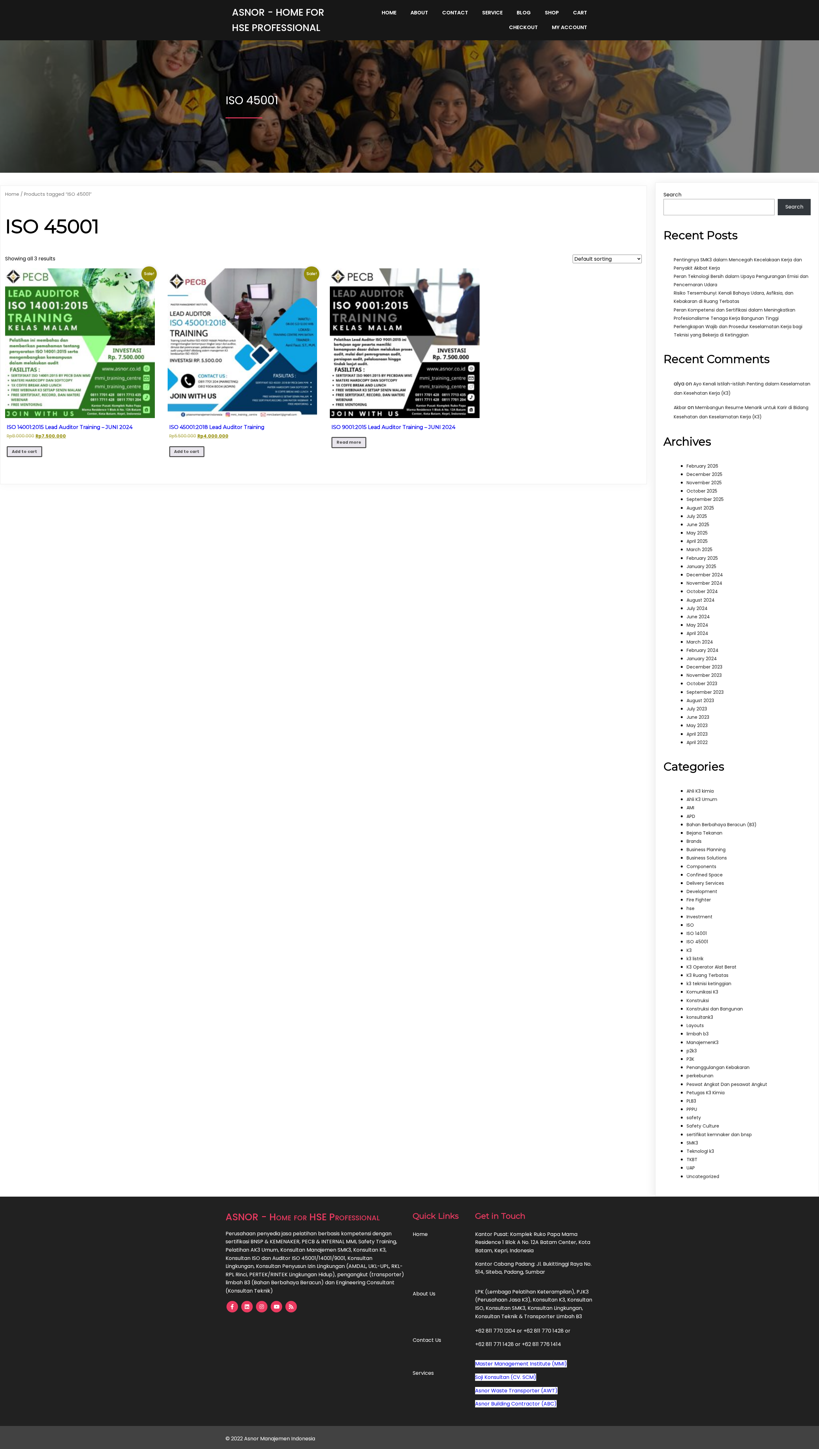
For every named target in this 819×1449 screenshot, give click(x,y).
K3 (689, 950)
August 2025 (700, 508)
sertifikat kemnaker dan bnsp (719, 1134)
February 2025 (702, 558)
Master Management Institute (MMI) (521, 1363)
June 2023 (698, 717)
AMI (690, 807)
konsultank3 (700, 1017)
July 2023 (697, 709)
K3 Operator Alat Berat (711, 967)
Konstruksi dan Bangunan (715, 1009)
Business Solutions (707, 858)
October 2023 (702, 683)
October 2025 (702, 491)
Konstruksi (698, 1000)
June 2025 (698, 524)
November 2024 (704, 583)
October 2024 (702, 591)
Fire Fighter (699, 900)
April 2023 (697, 734)
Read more (349, 442)
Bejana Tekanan (704, 833)
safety (694, 1117)
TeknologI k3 (700, 1151)
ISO (690, 925)
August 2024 (701, 600)
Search (672, 194)
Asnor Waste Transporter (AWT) (516, 1390)
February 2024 (703, 650)
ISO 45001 (697, 941)
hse (691, 908)
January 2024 (702, 658)
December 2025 (704, 474)
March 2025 (699, 549)
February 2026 (702, 466)
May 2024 (697, 625)
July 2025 (697, 516)
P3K (690, 1059)
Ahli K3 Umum (702, 799)
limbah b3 (698, 1034)
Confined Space (705, 875)
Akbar (680, 407)
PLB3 (691, 1101)
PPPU (692, 1109)
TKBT (692, 1159)
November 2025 (704, 482)
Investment (699, 917)
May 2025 (697, 533)
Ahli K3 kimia (700, 791)
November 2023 (704, 675)
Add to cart (24, 451)
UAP (691, 1168)
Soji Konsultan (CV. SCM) (505, 1377)
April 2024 (697, 633)
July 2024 (697, 608)
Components (701, 866)
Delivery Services (705, 883)
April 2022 (697, 742)
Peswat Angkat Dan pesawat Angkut (727, 1084)
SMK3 (692, 1143)
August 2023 (700, 700)
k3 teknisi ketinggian (709, 983)
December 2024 (705, 575)
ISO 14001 (697, 933)
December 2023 (704, 667)
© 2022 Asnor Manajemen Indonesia (270, 1438)
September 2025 (705, 499)
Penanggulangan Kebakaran (718, 1067)
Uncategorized (703, 1176)
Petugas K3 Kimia (706, 1092)
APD (691, 816)
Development (702, 891)
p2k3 (692, 1051)
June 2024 (698, 617)
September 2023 (705, 692)
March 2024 (700, 642)
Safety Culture (703, 1126)
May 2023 (697, 725)
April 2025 (697, 541)
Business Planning (706, 849)
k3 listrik (695, 958)
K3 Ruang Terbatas (707, 975)
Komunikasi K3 (702, 992)
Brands (694, 841)
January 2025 (701, 566)
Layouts (695, 1025)
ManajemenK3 (703, 1042)
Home (12, 194)
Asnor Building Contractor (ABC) (516, 1403)
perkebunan (700, 1076)
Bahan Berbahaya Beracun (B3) (722, 824)
